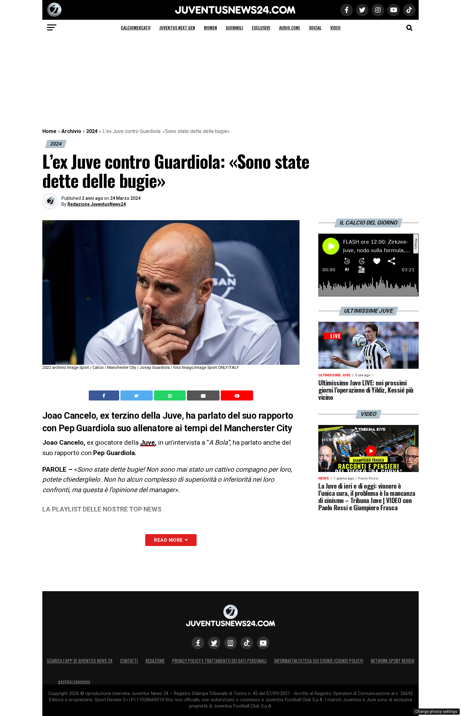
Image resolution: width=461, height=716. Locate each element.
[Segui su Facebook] (198, 643)
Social (315, 27)
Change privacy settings (436, 711)
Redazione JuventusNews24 (96, 204)
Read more (168, 540)
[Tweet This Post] (137, 395)
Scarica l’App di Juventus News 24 (80, 660)
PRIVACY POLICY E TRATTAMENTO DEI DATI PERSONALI (219, 660)
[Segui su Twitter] (214, 643)
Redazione (155, 660)
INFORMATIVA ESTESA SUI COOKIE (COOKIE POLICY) (318, 660)
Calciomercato (136, 27)
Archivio (71, 131)
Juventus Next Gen (177, 27)
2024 (92, 131)
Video (335, 27)
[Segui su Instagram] (230, 643)
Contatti (129, 660)
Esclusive (261, 27)
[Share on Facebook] (105, 395)
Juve (147, 442)
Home (49, 131)
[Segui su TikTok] (247, 643)
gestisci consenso (74, 681)
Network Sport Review (392, 660)
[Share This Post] (170, 395)
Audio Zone (289, 27)
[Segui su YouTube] (263, 643)
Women (210, 27)
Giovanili (234, 27)
